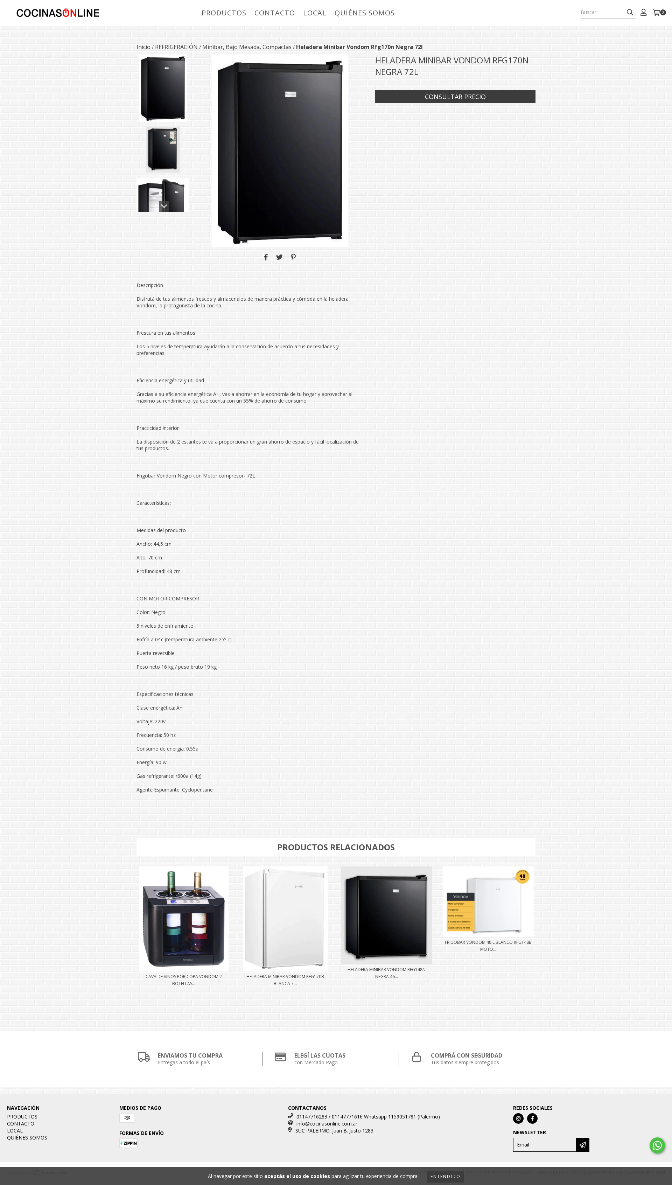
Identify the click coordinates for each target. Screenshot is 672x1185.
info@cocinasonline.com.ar (326, 1123)
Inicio (143, 47)
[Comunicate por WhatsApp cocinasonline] (657, 1145)
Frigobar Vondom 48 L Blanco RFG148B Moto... (488, 945)
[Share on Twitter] (279, 257)
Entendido (445, 1176)
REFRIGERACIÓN (176, 46)
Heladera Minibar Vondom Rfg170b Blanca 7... (285, 980)
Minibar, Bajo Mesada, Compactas (247, 46)
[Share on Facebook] (266, 257)
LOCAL (315, 13)
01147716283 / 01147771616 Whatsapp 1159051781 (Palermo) (368, 1116)
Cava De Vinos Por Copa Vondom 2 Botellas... (184, 980)
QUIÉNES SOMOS (365, 13)
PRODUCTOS (224, 13)
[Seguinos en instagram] (518, 1118)
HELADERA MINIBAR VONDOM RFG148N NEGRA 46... (387, 973)
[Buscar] (630, 12)
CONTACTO (274, 13)
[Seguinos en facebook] (532, 1118)
